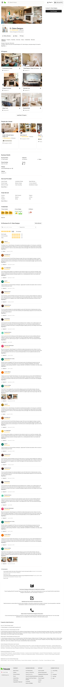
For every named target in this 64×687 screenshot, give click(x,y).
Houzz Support (41, 678)
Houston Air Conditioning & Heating (28, 654)
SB (2, 332)
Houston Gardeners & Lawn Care (7, 655)
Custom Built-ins (35, 660)
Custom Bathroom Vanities (49, 660)
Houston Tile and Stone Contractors (13, 654)
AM (2, 255)
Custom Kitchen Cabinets (26, 660)
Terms (14, 676)
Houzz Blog (55, 670)
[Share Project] (19, 68)
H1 (2, 268)
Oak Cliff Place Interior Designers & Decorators (53, 648)
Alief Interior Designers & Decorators (8, 645)
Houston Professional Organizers (46, 653)
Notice (18, 674)
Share (16, 36)
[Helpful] (1, 251)
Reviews (33, 39)
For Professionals (29, 670)
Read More (3, 45)
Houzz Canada (41, 670)
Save (22, 36)
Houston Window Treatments (6, 653)
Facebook (55, 674)
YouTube (54, 676)
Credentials (27, 39)
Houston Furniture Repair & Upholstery (52, 654)
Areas (22, 39)
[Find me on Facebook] (22, 163)
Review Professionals (42, 672)
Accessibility (40, 676)
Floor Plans (41, 660)
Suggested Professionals (43, 674)
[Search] (8, 2)
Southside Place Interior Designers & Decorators (15, 648)
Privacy (14, 674)
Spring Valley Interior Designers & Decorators (34, 648)
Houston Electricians (40, 654)
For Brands (28, 681)
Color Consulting (10, 660)
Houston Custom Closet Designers (32, 653)
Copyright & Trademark (17, 681)
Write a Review (38, 223)
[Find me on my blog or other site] (24, 163)
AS (2, 281)
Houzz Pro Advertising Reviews (32, 676)
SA (2, 386)
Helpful (4, 251)
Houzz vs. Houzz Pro (30, 672)
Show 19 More (4, 201)
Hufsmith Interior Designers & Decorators (38, 646)
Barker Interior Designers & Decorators (23, 645)
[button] (2, 2)
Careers (14, 672)
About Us (3, 39)
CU (2, 242)
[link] (3, 217)
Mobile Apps (15, 680)
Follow (40, 159)
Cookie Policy (15, 678)
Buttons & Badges (29, 683)
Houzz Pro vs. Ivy (29, 674)
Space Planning (18, 660)
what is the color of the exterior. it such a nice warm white (20, 571)
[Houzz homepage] (5, 2)
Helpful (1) (4, 264)
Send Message (53, 11)
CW (2, 346)
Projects (8, 39)
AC (2, 359)
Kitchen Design (4, 660)
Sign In (39, 681)
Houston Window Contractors (19, 653)
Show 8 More (3, 186)
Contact (39, 680)
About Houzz (15, 670)
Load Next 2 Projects (21, 115)
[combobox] (25, 2)
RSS (53, 678)
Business (13, 39)
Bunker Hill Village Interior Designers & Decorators (41, 645)
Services (18, 39)
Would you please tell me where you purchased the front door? (21, 575)
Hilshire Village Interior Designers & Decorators (20, 646)
